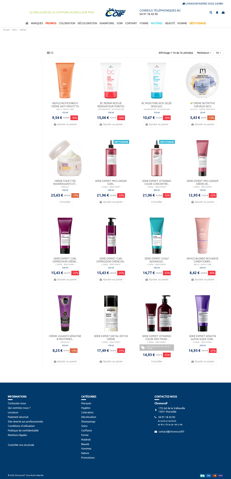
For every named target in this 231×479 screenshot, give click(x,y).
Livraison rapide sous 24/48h (204, 3)
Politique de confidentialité (23, 430)
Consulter (65, 201)
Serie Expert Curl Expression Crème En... (111, 260)
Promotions (88, 457)
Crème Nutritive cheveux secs (204, 105)
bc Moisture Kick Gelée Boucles (157, 105)
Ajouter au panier (67, 124)
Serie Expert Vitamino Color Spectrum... (156, 337)
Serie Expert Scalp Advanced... (157, 260)
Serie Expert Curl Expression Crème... (65, 260)
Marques (86, 403)
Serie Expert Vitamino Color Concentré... (156, 182)
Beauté (85, 444)
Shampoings (88, 421)
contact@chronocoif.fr (171, 431)
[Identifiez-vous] (217, 12)
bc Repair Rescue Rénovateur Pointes (110, 105)
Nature (85, 453)
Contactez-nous (17, 403)
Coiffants (86, 430)
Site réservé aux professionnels (25, 421)
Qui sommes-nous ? (19, 407)
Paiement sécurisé (18, 417)
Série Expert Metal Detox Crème (111, 337)
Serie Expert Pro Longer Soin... (111, 182)
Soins (84, 426)
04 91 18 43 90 (166, 417)
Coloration (87, 412)
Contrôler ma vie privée (21, 445)
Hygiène (85, 407)
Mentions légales (17, 435)
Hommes (86, 448)
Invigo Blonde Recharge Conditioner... (202, 260)
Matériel (86, 439)
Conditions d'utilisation (21, 426)
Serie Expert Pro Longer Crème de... (202, 182)
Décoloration (88, 417)
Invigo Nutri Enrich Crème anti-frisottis (65, 105)
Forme (84, 435)
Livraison (13, 412)
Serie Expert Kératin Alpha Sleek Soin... (202, 337)
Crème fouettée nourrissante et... (65, 182)
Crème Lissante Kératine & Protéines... (65, 337)
